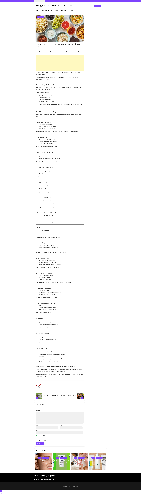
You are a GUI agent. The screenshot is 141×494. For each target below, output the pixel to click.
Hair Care (66, 5)
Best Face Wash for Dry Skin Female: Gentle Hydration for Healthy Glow (97, 462)
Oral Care (72, 5)
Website (37, 430)
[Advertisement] (60, 63)
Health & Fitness (42, 10)
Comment (38, 410)
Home (49, 5)
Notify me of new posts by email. (43, 440)
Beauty (40, 457)
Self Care (60, 5)
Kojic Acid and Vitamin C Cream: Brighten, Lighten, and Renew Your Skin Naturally (44, 462)
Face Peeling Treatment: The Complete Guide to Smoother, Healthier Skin (79, 462)
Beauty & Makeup (45, 457)
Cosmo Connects (47, 386)
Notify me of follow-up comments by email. (45, 437)
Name (37, 425)
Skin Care (54, 5)
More (77, 5)
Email (61, 425)
